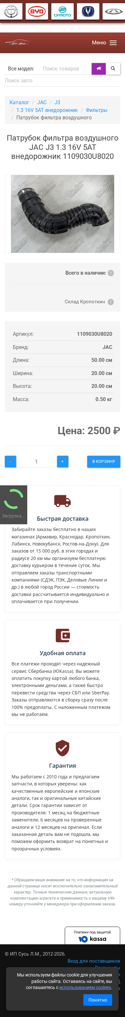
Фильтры (96, 110)
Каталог (19, 102)
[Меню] (113, 42)
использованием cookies (85, 987)
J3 (57, 102)
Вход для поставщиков (94, 961)
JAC (41, 102)
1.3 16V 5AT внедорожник (47, 110)
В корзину (103, 461)
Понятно (97, 1000)
